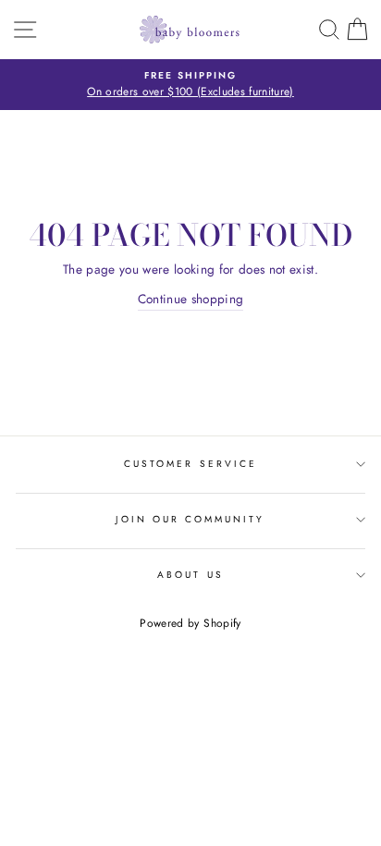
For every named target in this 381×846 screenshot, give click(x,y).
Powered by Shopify (190, 623)
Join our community (190, 519)
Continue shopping (191, 298)
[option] (190, 85)
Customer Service (190, 464)
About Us (190, 575)
